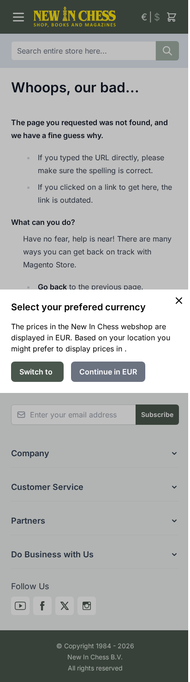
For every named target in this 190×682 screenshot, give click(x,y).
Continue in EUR (108, 371)
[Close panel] (179, 301)
